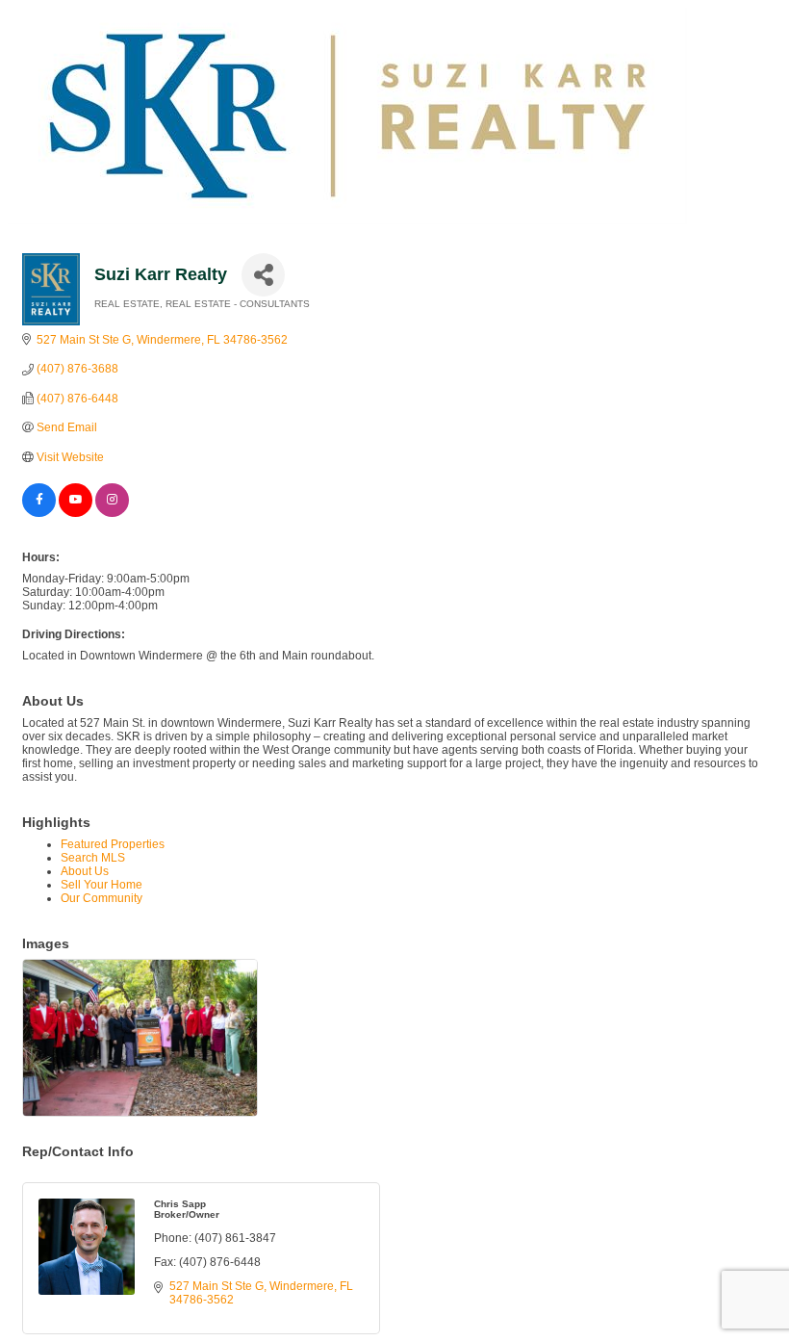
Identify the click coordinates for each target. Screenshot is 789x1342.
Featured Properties (113, 844)
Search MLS (93, 858)
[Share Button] (263, 275)
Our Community (101, 898)
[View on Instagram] (112, 513)
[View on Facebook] (39, 513)
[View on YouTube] (75, 513)
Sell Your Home (101, 884)
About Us (85, 871)
